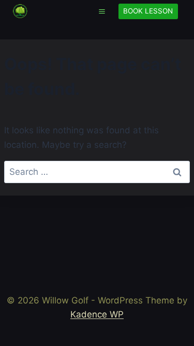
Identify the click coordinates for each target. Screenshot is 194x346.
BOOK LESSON (148, 11)
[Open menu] (102, 11)
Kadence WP (97, 314)
